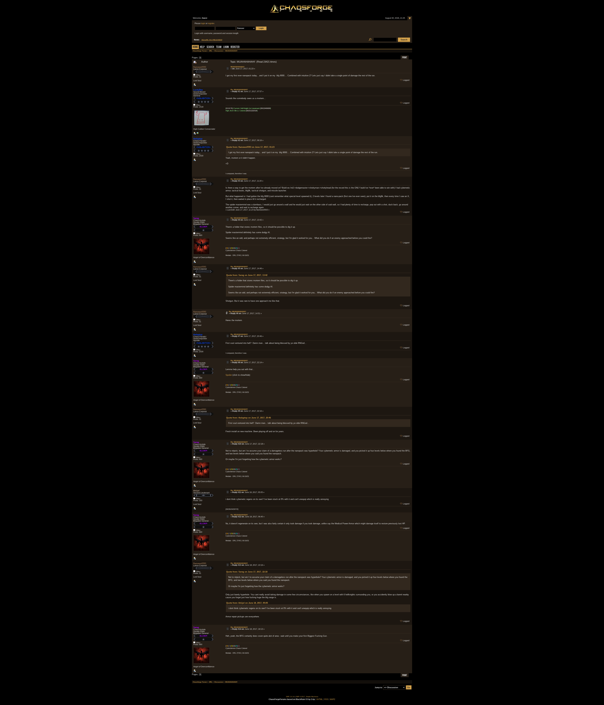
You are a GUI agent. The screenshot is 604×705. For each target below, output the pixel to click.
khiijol (196, 490)
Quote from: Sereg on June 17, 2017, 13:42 (246, 275)
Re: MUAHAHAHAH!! (239, 90)
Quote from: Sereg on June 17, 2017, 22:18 (246, 572)
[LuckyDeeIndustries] (197, 134)
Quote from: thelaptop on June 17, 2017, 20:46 (248, 418)
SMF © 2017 (300, 696)
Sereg (196, 218)
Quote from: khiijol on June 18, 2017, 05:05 (247, 603)
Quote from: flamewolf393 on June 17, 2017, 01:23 (250, 147)
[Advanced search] (370, 40)
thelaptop (197, 139)
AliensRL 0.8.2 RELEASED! (211, 40)
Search (210, 47)
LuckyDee (198, 90)
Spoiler (229, 375)
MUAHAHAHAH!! (238, 67)
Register (235, 47)
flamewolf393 (199, 67)
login (203, 23)
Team (218, 47)
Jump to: (379, 687)
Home (195, 47)
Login (226, 47)
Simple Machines (312, 696)
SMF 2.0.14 (290, 696)
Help (202, 47)
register (211, 23)
